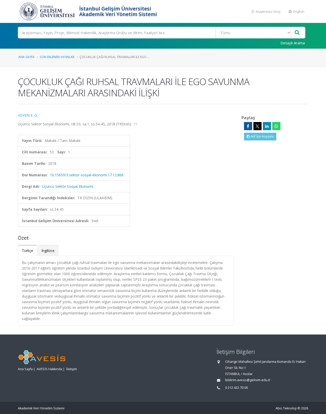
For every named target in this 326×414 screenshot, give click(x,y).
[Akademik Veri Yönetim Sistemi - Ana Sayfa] (48, 11)
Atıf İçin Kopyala (262, 136)
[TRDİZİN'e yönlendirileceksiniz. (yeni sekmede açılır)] (135, 124)
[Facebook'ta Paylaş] (248, 126)
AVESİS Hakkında (49, 369)
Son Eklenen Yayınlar (57, 57)
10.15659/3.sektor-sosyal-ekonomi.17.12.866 (87, 174)
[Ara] (297, 32)
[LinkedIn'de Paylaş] (267, 126)
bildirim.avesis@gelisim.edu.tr (247, 380)
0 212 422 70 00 (236, 387)
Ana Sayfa (26, 57)
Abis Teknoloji (286, 408)
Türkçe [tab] (27, 250)
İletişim (71, 369)
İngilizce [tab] (48, 250)
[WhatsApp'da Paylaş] (276, 126)
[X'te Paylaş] (257, 126)
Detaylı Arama (292, 42)
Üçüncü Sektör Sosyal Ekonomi (67, 186)
